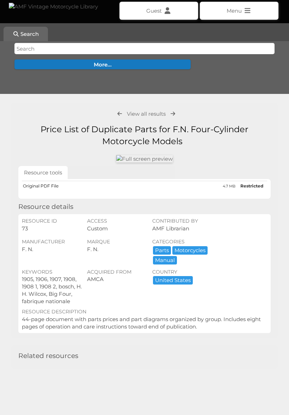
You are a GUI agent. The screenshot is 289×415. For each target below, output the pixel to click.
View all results (146, 113)
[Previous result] (119, 113)
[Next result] (173, 113)
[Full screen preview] (144, 158)
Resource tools (43, 172)
